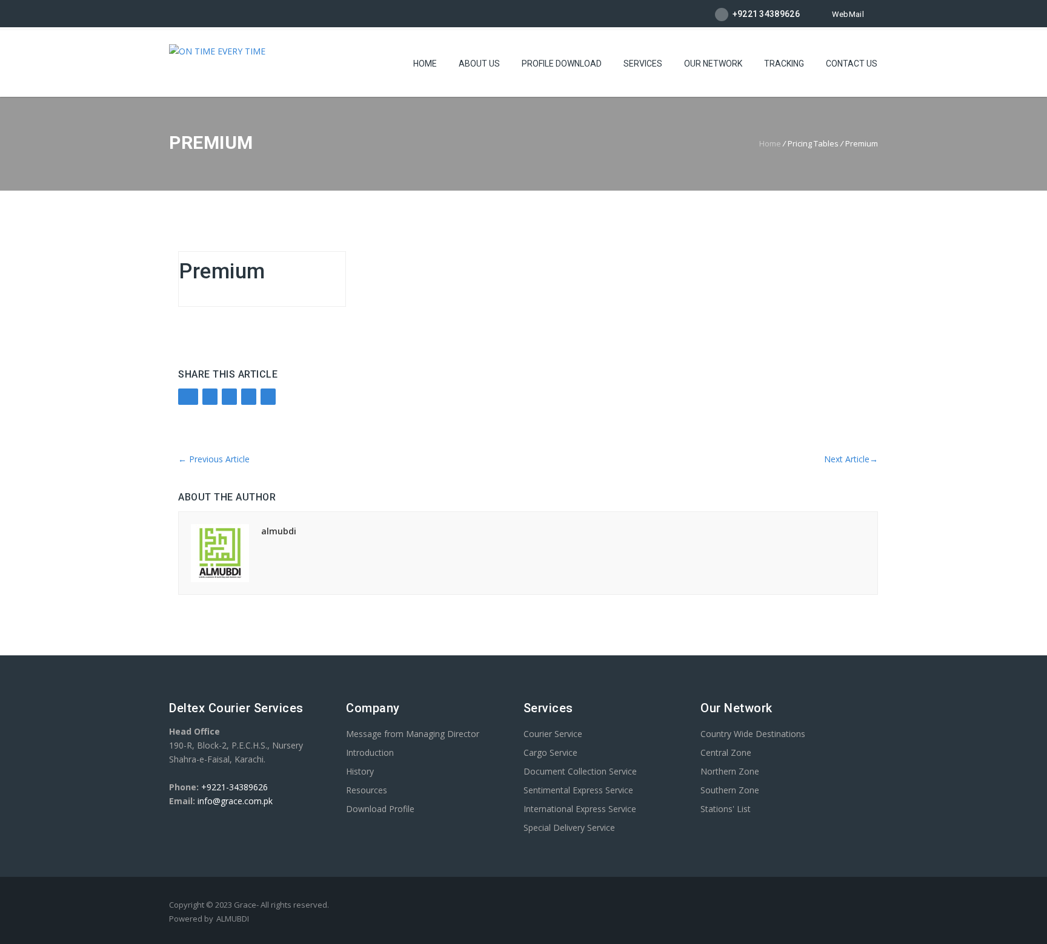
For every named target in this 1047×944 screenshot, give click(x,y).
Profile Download (562, 63)
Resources (366, 790)
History (360, 771)
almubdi (278, 531)
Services (642, 63)
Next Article (851, 459)
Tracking (784, 63)
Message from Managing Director (412, 733)
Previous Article (214, 459)
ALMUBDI (232, 918)
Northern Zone (729, 771)
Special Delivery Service (569, 827)
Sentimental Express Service (578, 790)
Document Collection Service (580, 771)
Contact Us (851, 63)
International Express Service (580, 809)
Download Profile (380, 809)
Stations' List (725, 809)
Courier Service (553, 733)
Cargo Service (550, 752)
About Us (479, 63)
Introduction (370, 752)
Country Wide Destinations (752, 733)
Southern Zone (729, 790)
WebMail (848, 14)
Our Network (713, 63)
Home (425, 63)
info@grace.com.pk (235, 801)
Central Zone (725, 752)
